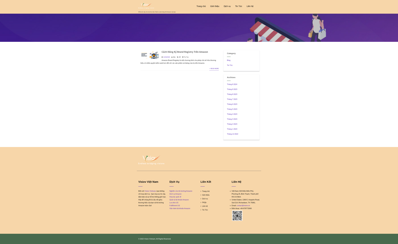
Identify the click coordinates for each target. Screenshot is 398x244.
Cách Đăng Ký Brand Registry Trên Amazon (185, 51)
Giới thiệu (214, 6)
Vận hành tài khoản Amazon (179, 208)
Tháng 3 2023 (232, 119)
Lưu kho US (173, 203)
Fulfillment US (174, 205)
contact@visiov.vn (243, 205)
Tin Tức (238, 6)
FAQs (204, 202)
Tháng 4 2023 (232, 114)
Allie (174, 57)
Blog (228, 60)
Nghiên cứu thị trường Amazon (180, 191)
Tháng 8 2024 (232, 84)
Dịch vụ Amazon (175, 194)
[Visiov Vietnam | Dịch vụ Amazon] (157, 6)
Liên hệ (250, 6)
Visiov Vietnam (150, 191)
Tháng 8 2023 (232, 94)
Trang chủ (201, 6)
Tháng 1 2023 (232, 129)
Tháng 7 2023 (232, 99)
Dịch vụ (227, 6)
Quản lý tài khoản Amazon (179, 200)
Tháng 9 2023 (232, 89)
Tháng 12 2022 (232, 134)
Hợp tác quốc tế (175, 197)
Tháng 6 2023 (232, 104)
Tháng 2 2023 (232, 124)
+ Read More (214, 68)
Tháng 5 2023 (232, 109)
